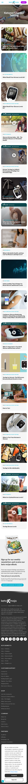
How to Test (6, 408)
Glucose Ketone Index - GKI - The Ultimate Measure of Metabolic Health (12, 138)
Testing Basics (8, 74)
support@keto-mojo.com (15, 605)
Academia (3, 734)
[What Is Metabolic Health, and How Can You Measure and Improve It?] (14, 238)
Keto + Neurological (6, 658)
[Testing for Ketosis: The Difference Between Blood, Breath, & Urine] (14, 363)
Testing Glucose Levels (10, 526)
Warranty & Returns (6, 686)
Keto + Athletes (5, 648)
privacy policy (10, 580)
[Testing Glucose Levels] (14, 512)
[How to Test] (14, 393)
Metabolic (7, 250)
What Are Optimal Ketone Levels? (13, 497)
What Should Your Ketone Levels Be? (14, 77)
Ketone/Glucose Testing (11, 103)
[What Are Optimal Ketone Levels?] (14, 482)
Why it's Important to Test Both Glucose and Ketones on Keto (12, 347)
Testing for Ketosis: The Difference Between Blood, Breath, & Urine (13, 378)
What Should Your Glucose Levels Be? (13, 107)
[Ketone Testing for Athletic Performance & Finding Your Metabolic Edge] (14, 154)
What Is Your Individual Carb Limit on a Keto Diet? (13, 47)
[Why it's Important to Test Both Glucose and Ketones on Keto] (14, 332)
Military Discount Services (8, 703)
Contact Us (4, 671)
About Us (3, 716)
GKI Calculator (8, 196)
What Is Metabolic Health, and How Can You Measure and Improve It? (13, 253)
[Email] (25, 639)
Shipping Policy (5, 683)
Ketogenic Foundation (7, 742)
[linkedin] (2, 639)
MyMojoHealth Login (6, 678)
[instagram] (10, 639)
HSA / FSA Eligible (5, 699)
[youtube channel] (14, 639)
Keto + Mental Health (7, 656)
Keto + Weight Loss (6, 663)
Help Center (4, 674)
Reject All (14, 779)
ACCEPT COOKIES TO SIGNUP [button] (12, 585)
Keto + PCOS (4, 661)
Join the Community (6, 694)
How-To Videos (5, 676)
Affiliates (3, 737)
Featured (6, 280)
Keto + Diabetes (5, 651)
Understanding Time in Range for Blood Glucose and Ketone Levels (13, 284)
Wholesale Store (5, 708)
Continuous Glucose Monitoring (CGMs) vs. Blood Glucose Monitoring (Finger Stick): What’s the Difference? (14, 316)
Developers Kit (5, 739)
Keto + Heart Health (6, 653)
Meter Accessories (6, 701)
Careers (3, 721)
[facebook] (6, 639)
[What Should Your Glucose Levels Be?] (14, 92)
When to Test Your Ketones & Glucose (11, 438)
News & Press (5, 726)
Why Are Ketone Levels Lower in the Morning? (13, 223)
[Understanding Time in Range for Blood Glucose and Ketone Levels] (14, 269)
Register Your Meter (6, 681)
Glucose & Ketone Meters (8, 696)
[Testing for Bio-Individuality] (14, 453)
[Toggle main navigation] (2, 2)
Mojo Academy (8, 343)
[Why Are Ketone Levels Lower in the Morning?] (14, 214)
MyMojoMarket (5, 706)
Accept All (14, 775)
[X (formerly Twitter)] (21, 639)
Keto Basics (7, 44)
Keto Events (4, 724)
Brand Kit (3, 719)
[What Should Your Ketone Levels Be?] (14, 62)
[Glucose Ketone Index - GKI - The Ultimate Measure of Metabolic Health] (14, 122)
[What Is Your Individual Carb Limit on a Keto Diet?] (14, 39)
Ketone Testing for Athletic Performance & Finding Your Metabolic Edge (11, 171)
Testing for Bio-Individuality (11, 468)
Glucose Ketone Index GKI (12, 198)
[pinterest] (17, 639)
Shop (23, 2)
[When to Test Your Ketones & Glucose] (14, 422)
